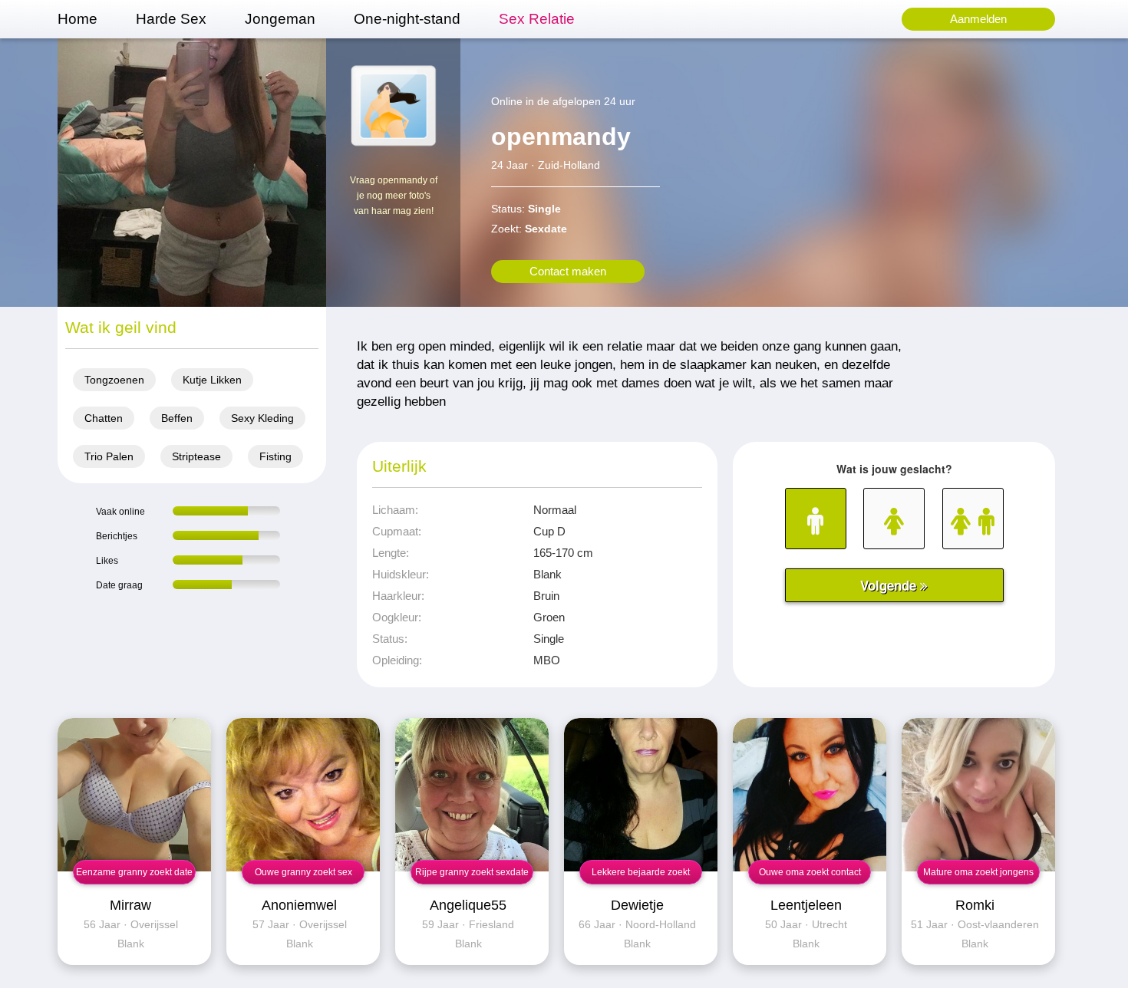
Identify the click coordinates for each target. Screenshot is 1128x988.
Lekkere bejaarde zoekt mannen (641, 875)
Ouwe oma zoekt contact (810, 872)
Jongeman (280, 19)
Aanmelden (978, 18)
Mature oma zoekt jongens (978, 872)
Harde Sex (171, 19)
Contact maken (567, 271)
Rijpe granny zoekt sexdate (472, 872)
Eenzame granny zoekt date (134, 872)
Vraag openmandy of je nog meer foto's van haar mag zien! (393, 195)
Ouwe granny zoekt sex (303, 872)
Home (77, 19)
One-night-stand (407, 19)
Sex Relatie (537, 19)
